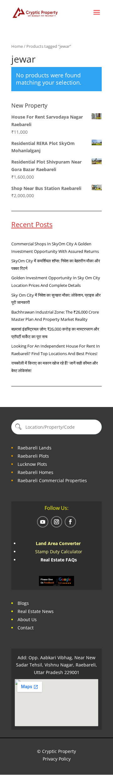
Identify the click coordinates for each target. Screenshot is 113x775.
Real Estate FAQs (58, 560)
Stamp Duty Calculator (58, 552)
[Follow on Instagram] (56, 521)
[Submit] (18, 426)
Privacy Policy (57, 759)
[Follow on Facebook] (70, 521)
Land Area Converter (59, 543)
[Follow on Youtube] (42, 521)
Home (17, 46)
